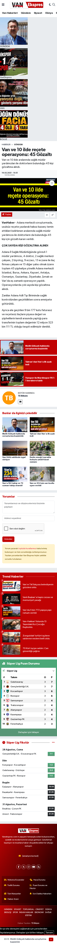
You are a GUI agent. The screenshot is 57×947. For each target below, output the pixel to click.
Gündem (26, 13)
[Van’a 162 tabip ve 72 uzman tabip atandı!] (14, 474)
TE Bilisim (23, 396)
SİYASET (17, 909)
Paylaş (8, 214)
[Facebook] (18, 867)
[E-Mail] (20, 402)
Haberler (6, 145)
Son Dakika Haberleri (42, 894)
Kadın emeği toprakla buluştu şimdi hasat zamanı (40, 459)
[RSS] (38, 867)
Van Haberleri (10, 13)
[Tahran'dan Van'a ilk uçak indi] (42, 424)
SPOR (15, 912)
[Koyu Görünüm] (50, 5)
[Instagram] (28, 867)
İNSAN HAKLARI (26, 912)
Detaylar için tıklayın (28, 732)
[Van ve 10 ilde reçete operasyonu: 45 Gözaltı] (28, 194)
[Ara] (53, 5)
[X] (23, 867)
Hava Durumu (39, 880)
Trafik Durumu (13, 885)
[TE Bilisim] (9, 398)
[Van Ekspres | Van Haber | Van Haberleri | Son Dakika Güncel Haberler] (27, 4)
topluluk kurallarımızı (27, 548)
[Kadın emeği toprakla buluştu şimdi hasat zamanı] (42, 448)
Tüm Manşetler (14, 894)
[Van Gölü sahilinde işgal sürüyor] (14, 448)
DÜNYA (48, 909)
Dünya (49, 13)
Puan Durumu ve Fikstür (38, 886)
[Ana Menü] (3, 5)
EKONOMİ (39, 912)
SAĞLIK (48, 912)
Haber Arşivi (13, 899)
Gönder (8, 539)
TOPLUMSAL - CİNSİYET (33, 909)
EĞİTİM (28, 915)
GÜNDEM (18, 145)
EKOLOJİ (7, 912)
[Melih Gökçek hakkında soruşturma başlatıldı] (14, 424)
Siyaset (38, 13)
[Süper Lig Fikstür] (53, 742)
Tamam (49, 932)
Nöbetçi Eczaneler (16, 880)
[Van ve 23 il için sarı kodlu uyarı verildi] (42, 474)
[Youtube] (33, 867)
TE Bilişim (35, 923)
